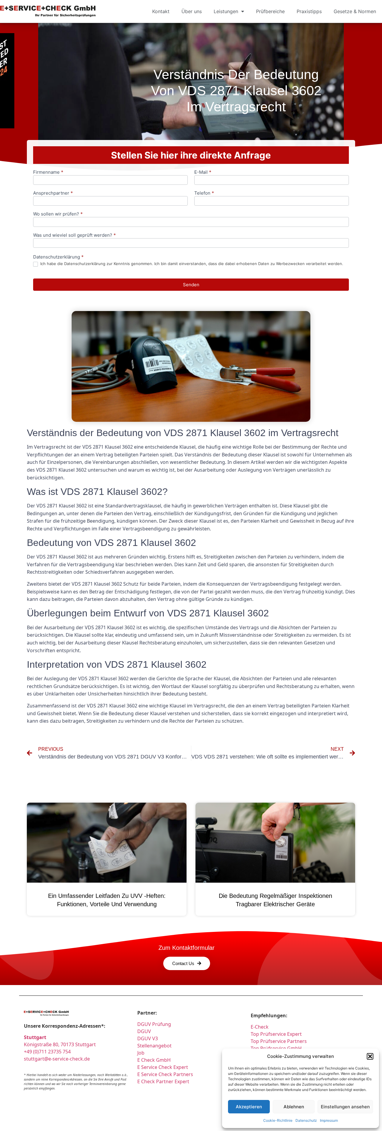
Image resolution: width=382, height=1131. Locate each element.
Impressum (329, 1120)
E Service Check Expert (163, 1067)
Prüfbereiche (270, 11)
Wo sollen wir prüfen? (58, 214)
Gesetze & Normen (355, 11)
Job (140, 1053)
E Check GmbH (154, 1060)
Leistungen (226, 11)
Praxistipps (309, 11)
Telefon (204, 193)
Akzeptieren (249, 1107)
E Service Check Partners (165, 1074)
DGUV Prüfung (154, 1024)
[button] (370, 1056)
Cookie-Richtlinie (277, 1120)
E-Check (260, 1027)
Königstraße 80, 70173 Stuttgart (60, 1044)
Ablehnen (294, 1107)
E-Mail (202, 172)
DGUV (144, 1031)
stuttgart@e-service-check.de (57, 1058)
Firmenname (48, 172)
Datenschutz (306, 1120)
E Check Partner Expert (163, 1081)
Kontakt (161, 11)
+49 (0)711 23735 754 (47, 1051)
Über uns (191, 11)
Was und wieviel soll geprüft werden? (74, 235)
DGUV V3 (147, 1038)
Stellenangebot (154, 1045)
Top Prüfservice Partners (279, 1041)
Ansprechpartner (53, 193)
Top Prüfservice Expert (276, 1034)
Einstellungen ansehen (345, 1107)
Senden (191, 284)
